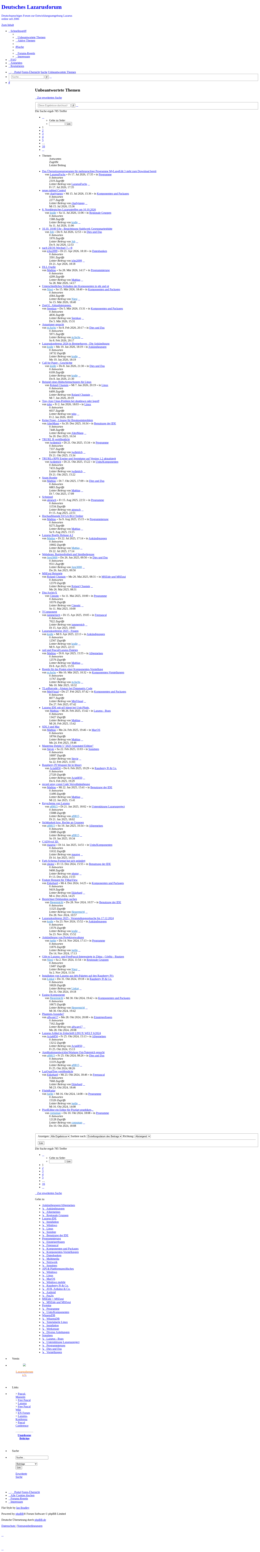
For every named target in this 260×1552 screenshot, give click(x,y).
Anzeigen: (44, 1136)
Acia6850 (55, 768)
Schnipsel (47, 496)
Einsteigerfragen (103, 1017)
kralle (53, 212)
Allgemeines (96, 653)
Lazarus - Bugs (102, 710)
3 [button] (43, 133)
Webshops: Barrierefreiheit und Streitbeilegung (68, 554)
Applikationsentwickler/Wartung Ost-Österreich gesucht (73, 1052)
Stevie (50, 749)
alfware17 (52, 1017)
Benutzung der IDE (105, 423)
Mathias (51, 270)
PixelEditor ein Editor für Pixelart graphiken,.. (67, 1109)
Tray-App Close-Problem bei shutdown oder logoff (70, 401)
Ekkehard (52, 883)
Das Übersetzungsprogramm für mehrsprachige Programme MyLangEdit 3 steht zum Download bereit (99, 171)
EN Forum (24, 1412)
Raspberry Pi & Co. (106, 768)
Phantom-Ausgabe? (53, 1014)
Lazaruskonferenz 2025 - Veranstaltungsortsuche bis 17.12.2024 (78, 918)
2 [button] (43, 130)
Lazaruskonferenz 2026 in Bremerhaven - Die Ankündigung (75, 343)
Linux (105, 385)
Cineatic (54, 595)
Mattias (51, 538)
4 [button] (43, 136)
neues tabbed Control (54, 190)
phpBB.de (40, 1519)
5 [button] (43, 140)
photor (50, 863)
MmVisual (53, 691)
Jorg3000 (52, 557)
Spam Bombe (49, 477)
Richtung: (129, 1136)
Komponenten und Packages (113, 193)
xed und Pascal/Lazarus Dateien (60, 650)
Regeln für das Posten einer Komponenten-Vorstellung (72, 669)
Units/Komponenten (107, 461)
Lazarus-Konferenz (22, 1418)
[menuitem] (30, 37)
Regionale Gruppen (100, 212)
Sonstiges (93, 749)
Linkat (50, 978)
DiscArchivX (49, 592)
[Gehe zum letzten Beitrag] (89, 184)
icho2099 (52, 251)
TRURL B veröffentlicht (56, 439)
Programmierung (100, 270)
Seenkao (52, 308)
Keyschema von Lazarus (56, 803)
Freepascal (101, 614)
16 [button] (43, 146)
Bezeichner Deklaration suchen (59, 899)
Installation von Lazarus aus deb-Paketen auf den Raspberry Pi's (78, 975)
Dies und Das (94, 231)
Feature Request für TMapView (60, 879)
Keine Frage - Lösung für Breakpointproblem (67, 420)
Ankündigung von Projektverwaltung (63, 937)
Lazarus (22, 1403)
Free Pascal (24, 1400)
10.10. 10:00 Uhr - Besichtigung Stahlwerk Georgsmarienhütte (77, 228)
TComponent (49, 611)
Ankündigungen (97, 346)
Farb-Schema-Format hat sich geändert (63, 860)
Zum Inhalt (7, 24)
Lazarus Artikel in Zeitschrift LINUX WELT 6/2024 (71, 1033)
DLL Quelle (49, 267)
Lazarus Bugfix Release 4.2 (57, 535)
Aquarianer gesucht (53, 324)
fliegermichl (56, 902)
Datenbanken (99, 251)
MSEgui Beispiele (52, 573)
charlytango (56, 193)
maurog (51, 844)
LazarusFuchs (57, 174)
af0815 (54, 806)
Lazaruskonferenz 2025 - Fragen (60, 630)
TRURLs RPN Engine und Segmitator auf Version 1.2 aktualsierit (79, 458)
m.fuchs (51, 327)
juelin (53, 940)
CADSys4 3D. (50, 841)
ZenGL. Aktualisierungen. (56, 305)
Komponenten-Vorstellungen (108, 672)
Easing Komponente (53, 994)
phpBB (20, 1513)
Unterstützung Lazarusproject (108, 806)
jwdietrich (55, 442)
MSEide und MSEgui (114, 576)
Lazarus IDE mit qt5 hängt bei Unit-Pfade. (65, 707)
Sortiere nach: (79, 1136)
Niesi (50, 289)
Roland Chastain (59, 385)
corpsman (55, 1112)
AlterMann (53, 423)
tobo (49, 404)
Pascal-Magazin (21, 1395)
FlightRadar (48, 1090)
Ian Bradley (22, 1507)
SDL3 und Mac (51, 726)
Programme (105, 174)
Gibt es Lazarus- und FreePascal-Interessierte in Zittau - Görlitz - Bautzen (83, 956)
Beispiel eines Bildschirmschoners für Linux (66, 381)
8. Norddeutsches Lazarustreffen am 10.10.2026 (69, 209)
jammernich (53, 614)
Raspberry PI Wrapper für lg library (62, 765)
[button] (43, 117)
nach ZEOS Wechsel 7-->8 (57, 247)
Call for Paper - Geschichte (57, 362)
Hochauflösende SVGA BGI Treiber (62, 516)
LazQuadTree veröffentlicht (57, 1071)
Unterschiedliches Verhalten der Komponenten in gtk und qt (75, 286)
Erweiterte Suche (21, 1475)
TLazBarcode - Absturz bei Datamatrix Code (67, 688)
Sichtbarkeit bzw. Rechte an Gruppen (63, 822)
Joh (52, 231)
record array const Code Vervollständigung (66, 784)
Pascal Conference (22, 1424)
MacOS (96, 729)
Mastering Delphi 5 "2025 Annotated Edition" (68, 745)
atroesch (51, 500)
